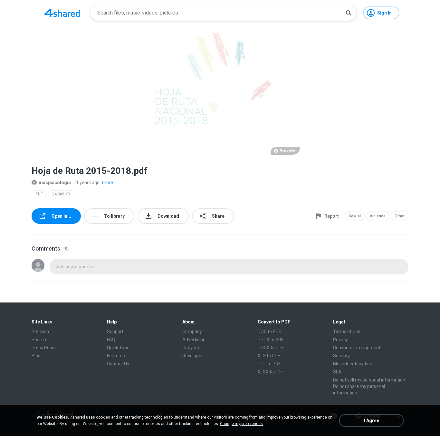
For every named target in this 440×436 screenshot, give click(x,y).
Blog (36, 355)
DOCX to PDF (271, 347)
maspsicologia (55, 182)
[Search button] (348, 13)
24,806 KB (61, 194)
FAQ (111, 339)
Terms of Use (346, 331)
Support (115, 331)
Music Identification (352, 363)
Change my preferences (241, 423)
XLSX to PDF (270, 371)
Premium (41, 331)
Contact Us (118, 363)
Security (341, 355)
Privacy (340, 339)
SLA (337, 371)
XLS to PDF (269, 355)
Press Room (44, 347)
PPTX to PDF (270, 339)
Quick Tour (118, 347)
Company (192, 331)
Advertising (194, 339)
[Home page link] (62, 13)
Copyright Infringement (356, 347)
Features (116, 355)
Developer (192, 355)
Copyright (192, 347)
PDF (39, 194)
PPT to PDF (269, 363)
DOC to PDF (269, 331)
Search (39, 339)
